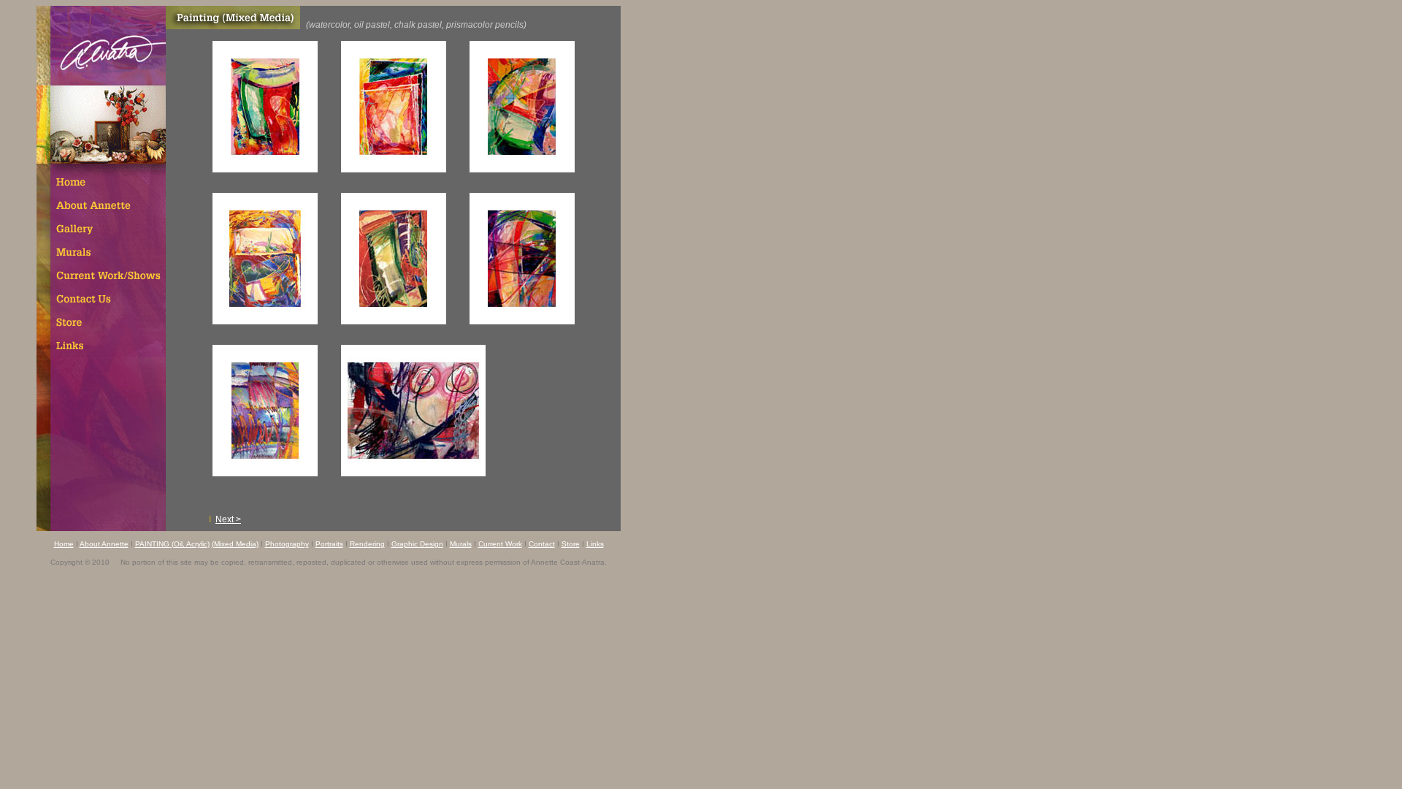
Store (571, 544)
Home (64, 544)
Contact (542, 544)
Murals (461, 544)
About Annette (104, 544)
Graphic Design (417, 544)
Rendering (367, 544)
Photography (287, 544)
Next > (228, 519)
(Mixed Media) (235, 544)
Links (595, 544)
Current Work (500, 544)
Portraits (329, 544)
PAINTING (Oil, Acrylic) (172, 544)
